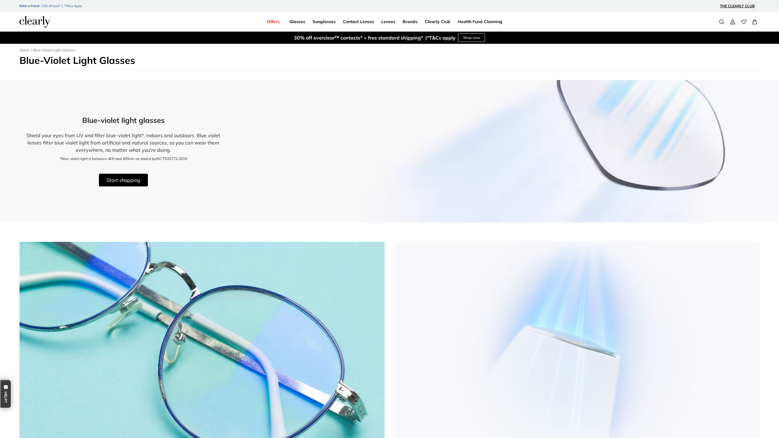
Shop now (471, 37)
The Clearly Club (737, 6)
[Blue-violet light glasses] (389, 151)
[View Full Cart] (755, 22)
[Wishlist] (744, 22)
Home (24, 50)
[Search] (722, 22)
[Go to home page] (34, 22)
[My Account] (733, 22)
